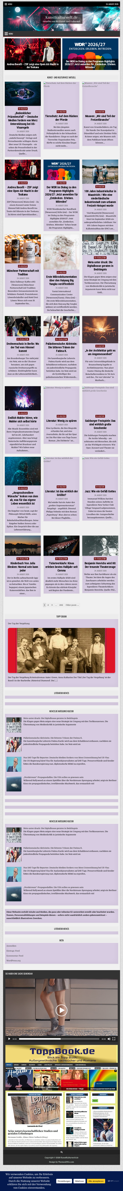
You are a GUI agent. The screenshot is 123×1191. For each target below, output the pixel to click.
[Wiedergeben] (9, 1038)
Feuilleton (101, 257)
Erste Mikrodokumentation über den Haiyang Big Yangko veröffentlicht (61, 280)
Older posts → (72, 605)
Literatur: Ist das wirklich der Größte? (61, 493)
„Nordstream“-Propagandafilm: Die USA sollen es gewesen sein (53, 777)
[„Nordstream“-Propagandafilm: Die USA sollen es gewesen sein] (13, 791)
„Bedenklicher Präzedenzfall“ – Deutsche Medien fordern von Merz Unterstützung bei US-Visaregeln (23, 120)
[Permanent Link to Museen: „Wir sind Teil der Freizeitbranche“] (100, 95)
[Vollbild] (113, 1038)
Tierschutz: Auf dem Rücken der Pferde (61, 117)
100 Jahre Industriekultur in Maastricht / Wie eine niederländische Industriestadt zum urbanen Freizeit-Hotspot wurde (100, 198)
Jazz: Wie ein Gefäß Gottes (100, 491)
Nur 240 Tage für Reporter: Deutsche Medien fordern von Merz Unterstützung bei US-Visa (66, 757)
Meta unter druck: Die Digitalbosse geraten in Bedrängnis (100, 265)
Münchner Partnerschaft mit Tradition (23, 272)
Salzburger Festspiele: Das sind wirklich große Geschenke (100, 424)
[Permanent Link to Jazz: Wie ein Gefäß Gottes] (100, 470)
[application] (61, 1010)
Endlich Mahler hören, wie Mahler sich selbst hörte (23, 419)
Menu (10, 4)
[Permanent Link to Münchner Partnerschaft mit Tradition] (23, 248)
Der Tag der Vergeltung (19, 623)
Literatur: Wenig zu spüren (61, 421)
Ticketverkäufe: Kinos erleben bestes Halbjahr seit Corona (61, 566)
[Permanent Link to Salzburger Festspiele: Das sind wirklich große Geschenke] (100, 399)
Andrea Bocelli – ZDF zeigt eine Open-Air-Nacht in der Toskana (22, 190)
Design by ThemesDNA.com (61, 1162)
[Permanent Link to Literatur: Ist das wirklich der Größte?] (62, 470)
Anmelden (11, 946)
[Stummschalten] (109, 1038)
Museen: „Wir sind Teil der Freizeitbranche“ (100, 117)
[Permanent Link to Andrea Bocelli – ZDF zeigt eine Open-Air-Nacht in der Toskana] (23, 170)
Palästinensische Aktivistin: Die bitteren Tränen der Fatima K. (61, 347)
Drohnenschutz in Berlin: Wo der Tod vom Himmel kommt (23, 347)
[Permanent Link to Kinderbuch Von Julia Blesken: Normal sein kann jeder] (23, 546)
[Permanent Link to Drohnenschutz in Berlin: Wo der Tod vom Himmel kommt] (23, 326)
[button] (62, 1010)
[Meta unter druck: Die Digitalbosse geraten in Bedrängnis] (13, 732)
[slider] (59, 1039)
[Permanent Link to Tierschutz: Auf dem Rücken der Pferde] (62, 95)
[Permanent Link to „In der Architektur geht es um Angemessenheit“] (100, 329)
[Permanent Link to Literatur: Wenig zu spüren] (62, 399)
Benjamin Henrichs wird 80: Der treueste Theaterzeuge (100, 565)
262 (61, 605)
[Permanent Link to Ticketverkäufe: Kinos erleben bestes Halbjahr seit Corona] (62, 546)
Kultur (24, 108)
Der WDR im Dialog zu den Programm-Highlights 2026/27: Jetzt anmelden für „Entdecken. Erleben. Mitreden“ (32, 64)
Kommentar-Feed (14, 956)
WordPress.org (13, 960)
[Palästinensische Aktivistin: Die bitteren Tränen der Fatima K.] (13, 751)
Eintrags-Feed (13, 951)
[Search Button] (61, 1152)
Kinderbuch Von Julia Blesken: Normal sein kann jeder (23, 566)
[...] (56, 680)
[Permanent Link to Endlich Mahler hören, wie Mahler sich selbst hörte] (23, 398)
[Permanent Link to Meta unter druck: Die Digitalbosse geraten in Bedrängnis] (100, 244)
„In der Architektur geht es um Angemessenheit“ (100, 352)
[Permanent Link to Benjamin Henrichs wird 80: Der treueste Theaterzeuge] (100, 546)
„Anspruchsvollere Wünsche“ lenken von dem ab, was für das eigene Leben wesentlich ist (23, 498)
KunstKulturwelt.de (61, 17)
